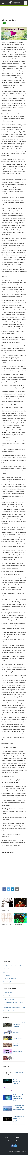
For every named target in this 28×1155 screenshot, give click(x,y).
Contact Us (7, 1140)
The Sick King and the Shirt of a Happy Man (13, 1003)
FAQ (17, 1137)
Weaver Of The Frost (9, 999)
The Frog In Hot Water (9, 1011)
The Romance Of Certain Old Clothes (13, 965)
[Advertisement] (14, 871)
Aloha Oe (6, 972)
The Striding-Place (8, 982)
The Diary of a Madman (9, 995)
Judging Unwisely (8, 992)
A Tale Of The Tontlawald (10, 978)
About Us (7, 1137)
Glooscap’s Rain (8, 969)
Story (5, 23)
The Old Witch (7, 975)
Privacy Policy (20, 1140)
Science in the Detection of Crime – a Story (14, 1007)
